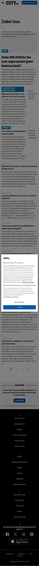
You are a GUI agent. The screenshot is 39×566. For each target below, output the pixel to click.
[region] (19, 283)
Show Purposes (19, 302)
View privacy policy (28, 282)
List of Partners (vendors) (11, 297)
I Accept (19, 307)
